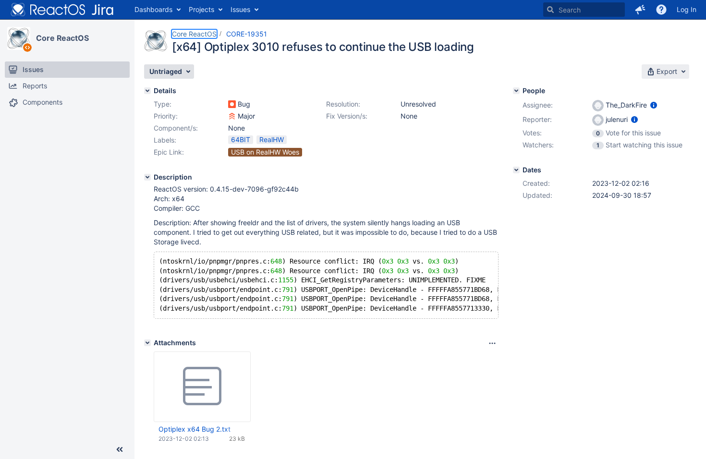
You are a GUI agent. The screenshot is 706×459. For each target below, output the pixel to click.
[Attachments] (147, 342)
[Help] (661, 9)
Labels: (165, 140)
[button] (640, 9)
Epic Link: (169, 152)
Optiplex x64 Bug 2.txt (194, 429)
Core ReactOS (62, 38)
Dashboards (153, 9)
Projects (201, 9)
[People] (516, 90)
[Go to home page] (62, 9)
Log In (686, 9)
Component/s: (176, 128)
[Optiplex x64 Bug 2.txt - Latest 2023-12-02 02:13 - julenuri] (202, 386)
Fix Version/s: (346, 116)
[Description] (147, 177)
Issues (240, 9)
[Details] (147, 90)
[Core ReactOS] (18, 38)
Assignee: (538, 105)
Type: (162, 104)
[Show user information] (653, 105)
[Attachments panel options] (492, 343)
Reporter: (537, 119)
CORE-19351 (246, 34)
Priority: (166, 116)
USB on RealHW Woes (265, 152)
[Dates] (516, 170)
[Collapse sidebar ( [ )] (120, 449)
